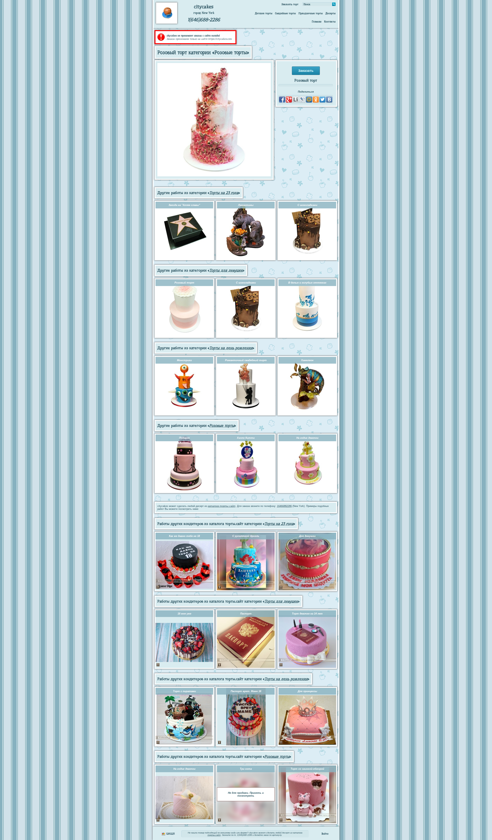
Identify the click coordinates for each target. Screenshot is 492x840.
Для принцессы (307, 691)
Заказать (305, 71)
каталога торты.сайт (221, 506)
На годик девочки (307, 437)
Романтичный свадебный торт (246, 360)
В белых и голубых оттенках (307, 282)
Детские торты (263, 13)
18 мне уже (184, 613)
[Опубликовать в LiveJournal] (302, 99)
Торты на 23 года (223, 193)
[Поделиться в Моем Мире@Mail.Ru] (309, 99)
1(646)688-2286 (204, 19)
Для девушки (307, 536)
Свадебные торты (285, 13)
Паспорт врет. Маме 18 (246, 691)
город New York (203, 13)
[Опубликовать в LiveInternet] (296, 99)
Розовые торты (221, 425)
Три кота (246, 768)
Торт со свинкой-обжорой (307, 768)
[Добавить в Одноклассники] (316, 99)
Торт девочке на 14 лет (307, 613)
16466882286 (284, 506)
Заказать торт (289, 4)
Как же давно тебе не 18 (184, 536)
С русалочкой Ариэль (245, 536)
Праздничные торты (310, 13)
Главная (316, 21)
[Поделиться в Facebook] (282, 99)
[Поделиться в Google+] (289, 99)
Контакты (330, 21)
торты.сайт (214, 835)
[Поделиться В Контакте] (329, 99)
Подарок (184, 437)
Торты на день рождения (231, 348)
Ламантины (245, 205)
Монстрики (184, 360)
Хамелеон (307, 360)
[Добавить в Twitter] (322, 99)
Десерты (330, 13)
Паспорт (246, 613)
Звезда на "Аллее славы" (184, 205)
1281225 (170, 833)
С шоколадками (307, 205)
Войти (325, 833)
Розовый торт (184, 282)
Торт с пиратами (184, 691)
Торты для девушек (226, 270)
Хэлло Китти (246, 437)
